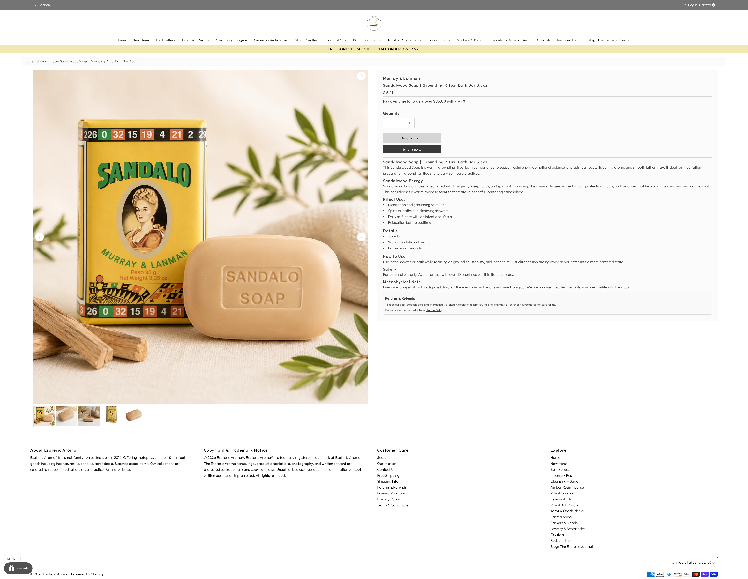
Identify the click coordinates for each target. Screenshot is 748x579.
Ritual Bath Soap (367, 40)
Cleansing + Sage (230, 40)
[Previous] (39, 237)
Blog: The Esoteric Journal (610, 40)
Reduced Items (569, 40)
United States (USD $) (692, 562)
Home (121, 40)
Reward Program (391, 493)
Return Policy (434, 310)
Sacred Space (439, 40)
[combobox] (202, 5)
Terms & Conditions (392, 505)
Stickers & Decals (471, 40)
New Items (141, 40)
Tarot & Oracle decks (404, 40)
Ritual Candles (306, 40)
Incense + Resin (194, 40)
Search (382, 457)
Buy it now (412, 149)
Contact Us (386, 469)
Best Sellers (165, 40)
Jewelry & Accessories (510, 40)
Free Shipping (388, 475)
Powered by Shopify (87, 574)
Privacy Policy (388, 499)
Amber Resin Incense (270, 40)
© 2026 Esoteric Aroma (49, 574)
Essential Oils (335, 40)
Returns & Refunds (392, 487)
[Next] (361, 237)
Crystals (544, 40)
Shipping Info (387, 481)
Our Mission (386, 463)
